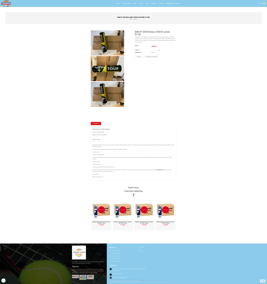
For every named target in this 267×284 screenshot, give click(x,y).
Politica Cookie (141, 247)
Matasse (153, 3)
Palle (147, 3)
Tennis (141, 3)
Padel (134, 3)
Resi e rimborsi (141, 251)
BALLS (135, 19)
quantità (137, 50)
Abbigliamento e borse (172, 3)
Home (117, 3)
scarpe (161, 3)
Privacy (139, 249)
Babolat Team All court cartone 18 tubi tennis (101, 222)
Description (96, 123)
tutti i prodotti (126, 3)
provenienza (138, 52)
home (131, 19)
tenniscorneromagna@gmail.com (120, 277)
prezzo (136, 45)
